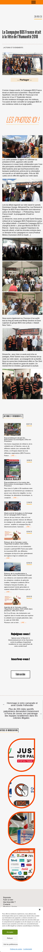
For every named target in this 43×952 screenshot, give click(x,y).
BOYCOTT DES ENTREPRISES (21, 797)
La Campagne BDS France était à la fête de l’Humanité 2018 (21, 34)
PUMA (25, 872)
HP (25, 863)
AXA (16, 860)
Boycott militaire (21, 800)
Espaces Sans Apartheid (21, 832)
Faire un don (20, 674)
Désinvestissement (30, 854)
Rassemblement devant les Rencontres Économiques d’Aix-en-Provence (17, 439)
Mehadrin (18, 872)
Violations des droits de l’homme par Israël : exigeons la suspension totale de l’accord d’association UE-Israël (21, 752)
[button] (40, 909)
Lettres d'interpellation (21, 804)
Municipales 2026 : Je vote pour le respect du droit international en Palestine (21, 820)
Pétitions (25, 769)
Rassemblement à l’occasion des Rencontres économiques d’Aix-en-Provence (17, 484)
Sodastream (21, 875)
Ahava (25, 857)
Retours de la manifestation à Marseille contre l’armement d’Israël (18, 574)
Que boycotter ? (21, 851)
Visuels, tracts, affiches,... (21, 878)
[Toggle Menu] (36, 2)
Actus (18, 769)
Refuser (10, 938)
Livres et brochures (21, 869)
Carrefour (19, 863)
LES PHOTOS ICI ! (22, 120)
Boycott (17, 854)
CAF (26, 860)
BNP (21, 860)
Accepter (10, 932)
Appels (17, 766)
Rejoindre (7, 897)
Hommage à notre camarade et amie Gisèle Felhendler (20, 704)
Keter (21, 866)
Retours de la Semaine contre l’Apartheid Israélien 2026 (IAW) (16, 543)
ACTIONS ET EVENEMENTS (13, 47)
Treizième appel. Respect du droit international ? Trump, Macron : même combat (21, 784)
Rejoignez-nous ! (20, 634)
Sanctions (25, 766)
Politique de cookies (16, 949)
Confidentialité (27, 949)
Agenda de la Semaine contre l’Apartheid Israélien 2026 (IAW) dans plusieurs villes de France (18, 608)
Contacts (6, 904)
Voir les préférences (10, 944)
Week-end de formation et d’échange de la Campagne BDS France (18, 514)
